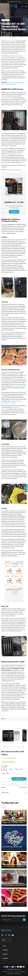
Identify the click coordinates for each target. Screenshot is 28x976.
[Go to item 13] (24, 747)
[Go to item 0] (4, 747)
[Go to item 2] (6, 747)
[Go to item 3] (7, 747)
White (10, 769)
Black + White (6, 773)
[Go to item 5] (11, 747)
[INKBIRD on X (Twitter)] (6, 935)
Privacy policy (10, 971)
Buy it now (14, 783)
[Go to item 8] (15, 747)
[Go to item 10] (19, 747)
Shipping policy (22, 971)
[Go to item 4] (9, 747)
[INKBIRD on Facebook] (2, 935)
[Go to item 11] (20, 747)
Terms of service (16, 971)
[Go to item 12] (22, 747)
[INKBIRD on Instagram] (9, 935)
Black (4, 769)
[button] (6, 940)
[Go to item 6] (12, 747)
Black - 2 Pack (18, 769)
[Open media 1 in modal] (18, 728)
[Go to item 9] (17, 747)
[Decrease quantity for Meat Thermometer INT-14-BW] (2, 779)
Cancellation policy (17, 973)
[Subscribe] (24, 919)
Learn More (14, 211)
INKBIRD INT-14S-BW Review (14, 169)
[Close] (26, 484)
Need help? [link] (24, 787)
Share (4, 718)
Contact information (10, 973)
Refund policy (5, 971)
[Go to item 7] (14, 747)
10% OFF (26, 489)
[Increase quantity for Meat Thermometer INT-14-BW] (8, 779)
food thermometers (5, 20)
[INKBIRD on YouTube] (13, 935)
